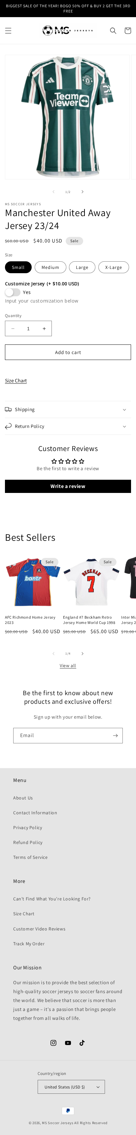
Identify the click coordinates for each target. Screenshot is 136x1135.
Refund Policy (28, 842)
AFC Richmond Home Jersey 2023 (30, 620)
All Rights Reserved (90, 1122)
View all (68, 665)
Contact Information (35, 813)
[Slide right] (82, 191)
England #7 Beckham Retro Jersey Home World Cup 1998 (89, 620)
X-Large (113, 267)
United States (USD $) (65, 1087)
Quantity (13, 315)
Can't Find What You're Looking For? (52, 899)
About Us (23, 798)
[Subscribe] (115, 735)
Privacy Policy (27, 827)
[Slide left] (53, 191)
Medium (50, 267)
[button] (8, 30)
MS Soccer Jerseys (57, 1122)
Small (18, 267)
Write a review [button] (68, 486)
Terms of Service (30, 857)
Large (82, 267)
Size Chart (16, 380)
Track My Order (29, 944)
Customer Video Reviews (39, 929)
